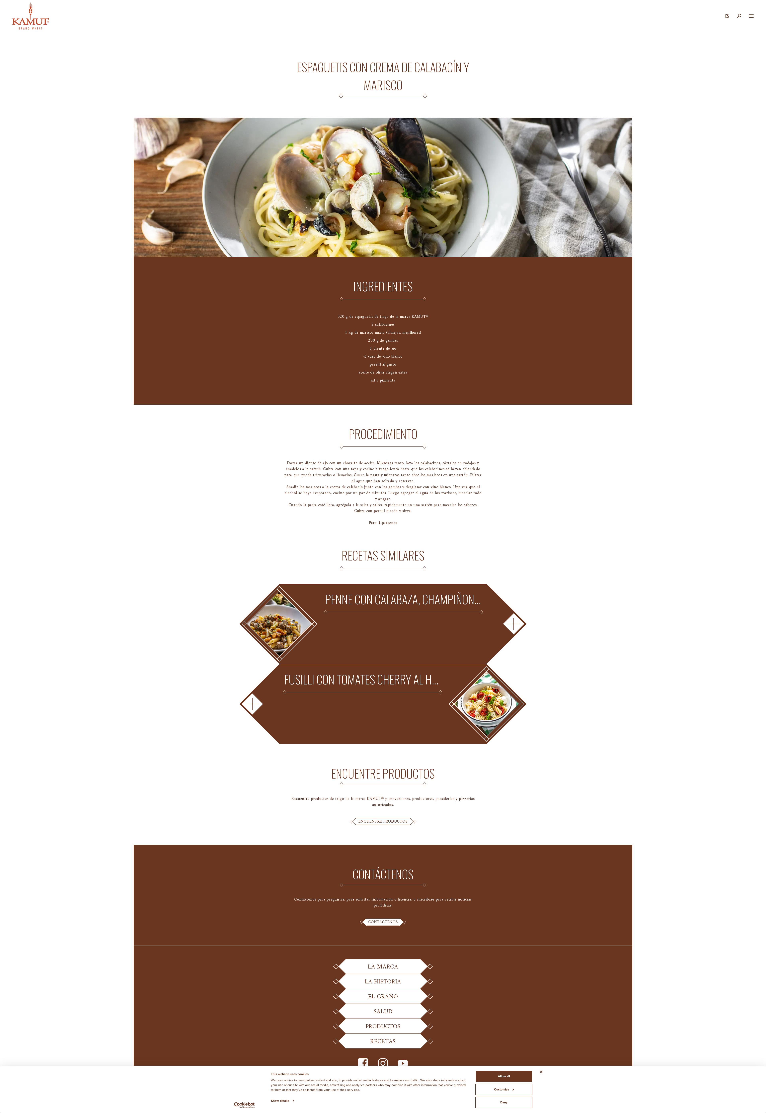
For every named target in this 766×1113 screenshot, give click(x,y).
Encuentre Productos (383, 821)
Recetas (383, 1041)
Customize (501, 1089)
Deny (503, 1102)
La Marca (383, 967)
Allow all (504, 1076)
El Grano (383, 997)
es (727, 16)
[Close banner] (541, 1072)
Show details (280, 1100)
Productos (383, 1027)
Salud (383, 1012)
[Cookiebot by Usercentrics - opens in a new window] (244, 1105)
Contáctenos (383, 922)
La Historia (383, 982)
